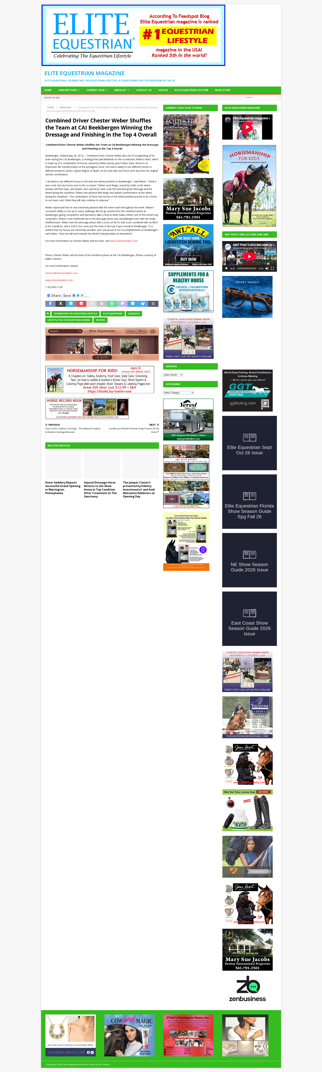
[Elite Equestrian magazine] (133, 64)
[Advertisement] (188, 596)
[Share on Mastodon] (122, 304)
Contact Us (144, 90)
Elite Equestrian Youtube (191, 90)
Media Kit (120, 90)
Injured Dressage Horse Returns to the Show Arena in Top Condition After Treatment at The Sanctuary (100, 489)
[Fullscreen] (272, 268)
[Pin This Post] (81, 304)
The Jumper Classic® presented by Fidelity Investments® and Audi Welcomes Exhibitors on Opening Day (139, 489)
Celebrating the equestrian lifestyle (75, 313)
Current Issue (96, 90)
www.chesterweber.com (124, 240)
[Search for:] (260, 97)
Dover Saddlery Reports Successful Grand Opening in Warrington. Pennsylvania (62, 488)
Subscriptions (67, 90)
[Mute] (267, 268)
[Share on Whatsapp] (112, 304)
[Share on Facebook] (50, 304)
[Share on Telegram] (132, 304)
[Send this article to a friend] (91, 304)
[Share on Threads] (153, 304)
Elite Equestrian (112, 313)
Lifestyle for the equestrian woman (69, 320)
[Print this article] (102, 304)
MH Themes (104, 1064)
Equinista (134, 313)
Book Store (222, 90)
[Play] (226, 268)
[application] (249, 256)
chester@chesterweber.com (61, 273)
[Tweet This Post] (61, 304)
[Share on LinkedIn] (71, 304)
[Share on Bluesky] (143, 304)
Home (47, 90)
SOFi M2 (163, 90)
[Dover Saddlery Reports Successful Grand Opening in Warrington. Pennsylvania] (63, 465)
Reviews (100, 320)
